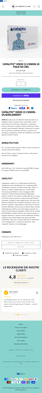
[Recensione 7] (24, 314)
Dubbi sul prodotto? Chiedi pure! (21, 243)
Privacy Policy (21, 331)
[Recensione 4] (20, 314)
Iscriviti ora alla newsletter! (21, 350)
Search (21, 324)
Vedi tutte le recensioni (21, 283)
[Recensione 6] (23, 314)
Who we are (21, 356)
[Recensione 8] (26, 314)
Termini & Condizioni (21, 337)
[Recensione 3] (18, 314)
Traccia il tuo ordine (21, 327)
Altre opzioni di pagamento (21, 100)
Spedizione (19, 73)
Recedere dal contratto (21, 344)
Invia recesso (21, 341)
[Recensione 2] (15, 314)
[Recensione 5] (21, 314)
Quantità (21, 80)
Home (20, 61)
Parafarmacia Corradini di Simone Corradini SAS (21, 362)
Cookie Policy (21, 334)
